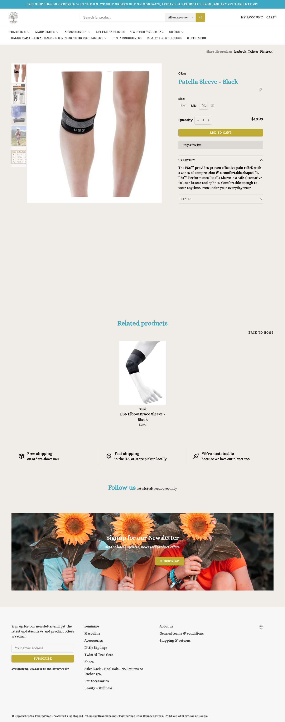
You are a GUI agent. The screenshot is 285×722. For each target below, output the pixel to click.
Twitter (253, 51)
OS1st (182, 73)
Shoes (174, 32)
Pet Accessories (127, 38)
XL (213, 106)
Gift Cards (196, 38)
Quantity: (185, 120)
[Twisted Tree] (261, 627)
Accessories (75, 32)
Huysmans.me (107, 715)
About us (166, 626)
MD (193, 106)
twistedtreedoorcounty (157, 489)
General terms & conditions (182, 633)
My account (252, 17)
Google (203, 715)
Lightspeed (76, 715)
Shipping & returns (175, 640)
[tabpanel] (94, 133)
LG (204, 106)
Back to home (261, 332)
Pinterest (266, 51)
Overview (186, 160)
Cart (271, 17)
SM (183, 106)
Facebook (240, 51)
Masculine (45, 32)
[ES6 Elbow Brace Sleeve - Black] (142, 373)
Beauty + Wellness (164, 38)
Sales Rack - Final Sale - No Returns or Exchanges (57, 38)
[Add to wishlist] (260, 90)
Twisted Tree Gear (147, 32)
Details (185, 199)
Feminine (17, 32)
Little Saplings (110, 32)
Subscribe (169, 561)
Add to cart (220, 132)
